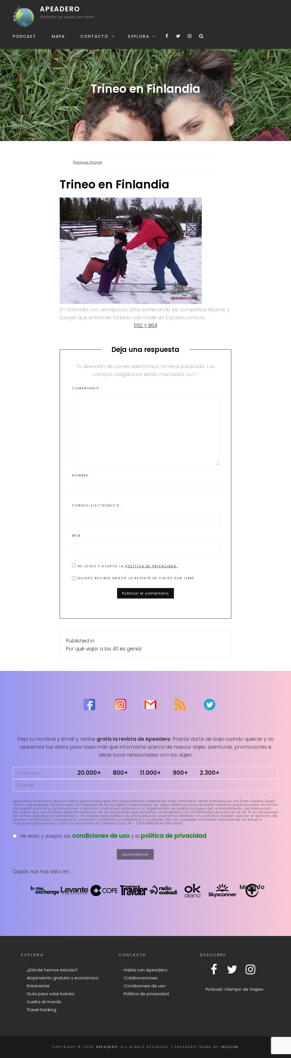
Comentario (87, 388)
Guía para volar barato (51, 994)
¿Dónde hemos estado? (52, 970)
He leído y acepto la (129, 566)
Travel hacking (41, 1010)
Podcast (24, 36)
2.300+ (210, 773)
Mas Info (252, 887)
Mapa (58, 36)
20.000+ (89, 773)
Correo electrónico (97, 505)
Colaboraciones (140, 978)
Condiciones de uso (145, 986)
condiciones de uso (101, 836)
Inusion (230, 1047)
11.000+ (150, 773)
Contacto (94, 36)
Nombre (82, 475)
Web (76, 536)
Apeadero (60, 9)
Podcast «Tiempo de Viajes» (234, 989)
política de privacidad (173, 836)
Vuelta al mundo (44, 1002)
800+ (120, 773)
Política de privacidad (151, 566)
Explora (138, 36)
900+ (180, 773)
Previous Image (87, 162)
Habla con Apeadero (145, 970)
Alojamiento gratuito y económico (63, 978)
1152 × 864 (145, 325)
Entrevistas (38, 986)
